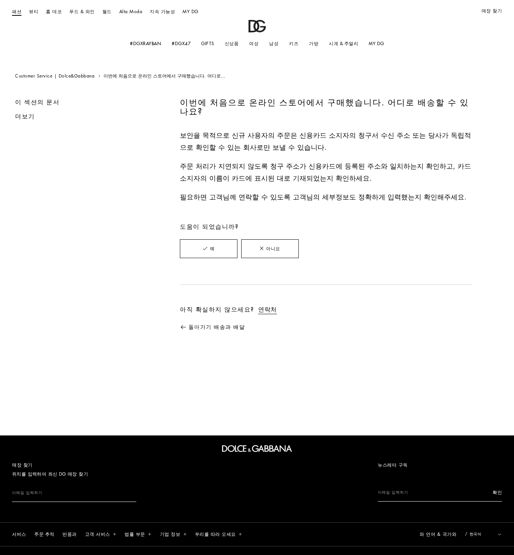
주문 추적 (44, 534)
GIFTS (207, 43)
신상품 (232, 43)
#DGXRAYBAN (145, 43)
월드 (107, 11)
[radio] (208, 248)
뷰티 (33, 11)
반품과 (69, 534)
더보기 (25, 117)
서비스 (19, 534)
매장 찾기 (492, 11)
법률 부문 (135, 534)
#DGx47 (181, 43)
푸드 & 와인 (82, 11)
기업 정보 (170, 534)
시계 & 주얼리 (343, 43)
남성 (273, 43)
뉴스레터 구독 (393, 465)
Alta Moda (131, 11)
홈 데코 (54, 11)
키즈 (293, 43)
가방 (313, 43)
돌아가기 (217, 327)
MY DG (190, 11)
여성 (254, 43)
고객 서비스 (97, 534)
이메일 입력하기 (27, 493)
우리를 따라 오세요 (215, 534)
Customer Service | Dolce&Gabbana (54, 76)
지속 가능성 (162, 11)
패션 (16, 11)
